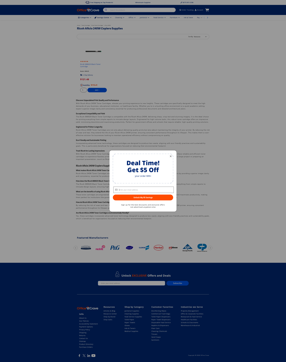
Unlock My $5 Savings (143, 197)
